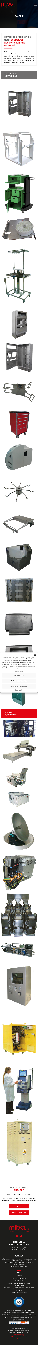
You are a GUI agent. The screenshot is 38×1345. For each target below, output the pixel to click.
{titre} (16, 690)
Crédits (19, 1339)
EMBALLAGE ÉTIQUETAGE (19, 1292)
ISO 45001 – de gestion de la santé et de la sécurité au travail (19, 1315)
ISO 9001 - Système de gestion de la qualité (19, 1310)
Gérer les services (19, 671)
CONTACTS (19, 1276)
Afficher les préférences (19, 686)
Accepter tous (19, 675)
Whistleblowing (19, 1334)
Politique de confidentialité (19, 1337)
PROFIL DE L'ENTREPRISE (19, 1278)
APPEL (19, 1206)
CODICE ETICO (19, 1280)
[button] (35, 655)
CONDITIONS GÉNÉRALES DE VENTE (19, 1283)
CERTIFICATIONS (19, 1285)
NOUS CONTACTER (19, 1212)
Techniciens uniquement (19, 681)
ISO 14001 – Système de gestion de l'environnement (19, 1312)
